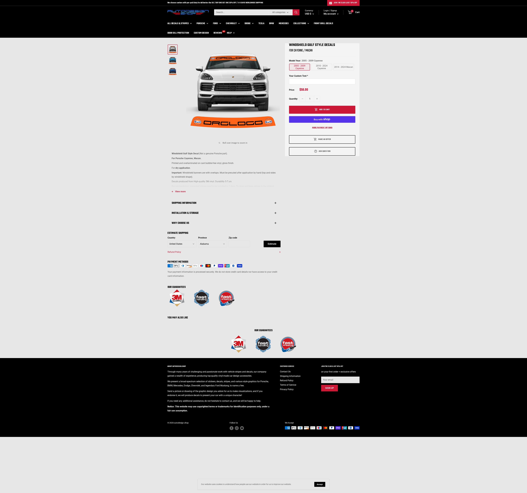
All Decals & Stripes (178, 23)
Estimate (272, 244)
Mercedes (284, 23)
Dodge (248, 23)
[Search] (296, 12)
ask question (324, 151)
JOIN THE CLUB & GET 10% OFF (345, 2)
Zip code (233, 237)
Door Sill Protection (178, 33)
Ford (215, 23)
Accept (320, 484)
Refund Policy (174, 252)
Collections (299, 23)
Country (171, 237)
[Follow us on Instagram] (237, 428)
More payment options (322, 127)
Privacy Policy (287, 389)
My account (330, 13)
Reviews (218, 33)
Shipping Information (290, 376)
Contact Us (285, 371)
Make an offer (324, 139)
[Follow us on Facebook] (231, 428)
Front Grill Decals (323, 23)
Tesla (261, 23)
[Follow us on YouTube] (242, 428)
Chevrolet (231, 23)
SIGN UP (329, 388)
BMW (271, 23)
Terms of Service (288, 385)
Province (202, 237)
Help (229, 33)
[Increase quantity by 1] (317, 99)
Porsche (201, 23)
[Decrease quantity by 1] (302, 99)
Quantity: (293, 98)
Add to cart (324, 109)
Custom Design (201, 33)
